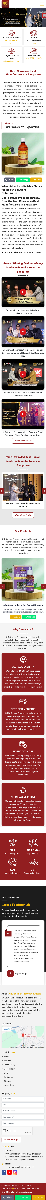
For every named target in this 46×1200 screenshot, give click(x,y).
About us (7, 1060)
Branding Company (25, 1192)
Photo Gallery (9, 1064)
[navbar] (41, 4)
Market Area (9, 1085)
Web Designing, (32, 1188)
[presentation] (2, 586)
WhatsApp (23, 179)
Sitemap (7, 1081)
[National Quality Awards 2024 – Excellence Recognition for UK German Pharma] (23, 487)
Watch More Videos (23, 440)
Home (6, 1056)
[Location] (23, 1037)
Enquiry (37, 179)
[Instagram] (15, 1172)
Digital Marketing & (9, 1192)
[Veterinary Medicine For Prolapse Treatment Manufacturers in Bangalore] (23, 579)
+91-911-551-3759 (12, 1167)
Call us (10, 179)
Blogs (6, 1073)
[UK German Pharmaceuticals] (5, 4)
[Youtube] (9, 1172)
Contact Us (8, 1077)
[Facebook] (4, 1172)
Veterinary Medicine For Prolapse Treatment (23, 605)
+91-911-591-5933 (27, 1167)
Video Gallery (9, 1069)
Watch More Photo (23, 515)
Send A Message (11, 1139)
